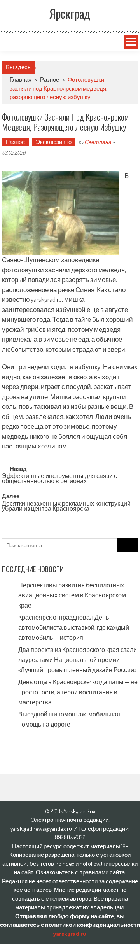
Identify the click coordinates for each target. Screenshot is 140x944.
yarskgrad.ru (69, 933)
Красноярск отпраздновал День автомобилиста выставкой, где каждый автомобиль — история (73, 627)
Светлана (98, 141)
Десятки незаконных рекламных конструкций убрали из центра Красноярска (66, 506)
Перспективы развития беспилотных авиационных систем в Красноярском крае (72, 595)
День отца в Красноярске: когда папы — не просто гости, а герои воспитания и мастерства (78, 692)
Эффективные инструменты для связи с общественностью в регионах (59, 479)
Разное (49, 79)
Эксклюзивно (54, 141)
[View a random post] (10, 42)
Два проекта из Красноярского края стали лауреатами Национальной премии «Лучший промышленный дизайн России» (77, 660)
